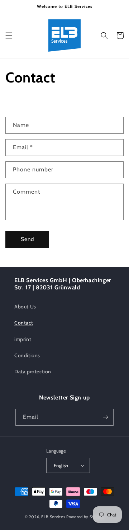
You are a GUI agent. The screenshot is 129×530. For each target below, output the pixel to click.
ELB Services (53, 516)
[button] (9, 35)
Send (27, 239)
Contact (23, 323)
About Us (25, 306)
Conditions (27, 355)
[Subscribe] (105, 417)
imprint (22, 339)
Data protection (32, 371)
